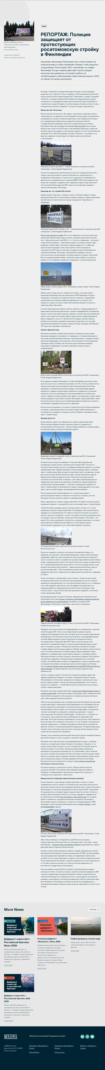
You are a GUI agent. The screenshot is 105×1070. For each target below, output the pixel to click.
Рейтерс (87, 804)
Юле (82, 804)
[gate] (71, 820)
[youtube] (92, 1037)
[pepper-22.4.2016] (71, 536)
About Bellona (34, 1052)
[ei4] (71, 153)
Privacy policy (60, 1052)
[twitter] (87, 1037)
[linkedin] (82, 1037)
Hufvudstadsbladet (48, 807)
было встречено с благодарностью (73, 797)
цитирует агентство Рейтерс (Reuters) (66, 845)
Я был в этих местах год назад (52, 235)
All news (93, 909)
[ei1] (71, 216)
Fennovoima (79, 126)
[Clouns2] (71, 614)
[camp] (71, 362)
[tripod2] (71, 443)
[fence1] (71, 273)
